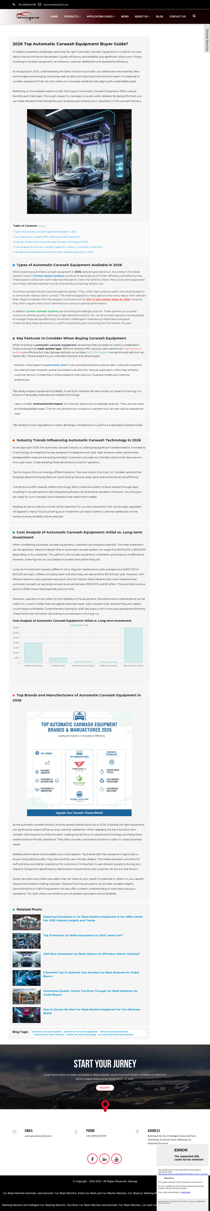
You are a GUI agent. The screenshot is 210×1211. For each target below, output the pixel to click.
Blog (159, 16)
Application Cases (100, 16)
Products (71, 16)
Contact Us (177, 16)
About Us (141, 16)
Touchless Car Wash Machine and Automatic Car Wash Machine (104, 1205)
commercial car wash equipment (80, 1032)
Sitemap (132, 1181)
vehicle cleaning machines (113, 1032)
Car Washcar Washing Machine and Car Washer (155, 1193)
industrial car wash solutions (49, 1034)
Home (54, 16)
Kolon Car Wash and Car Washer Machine (102, 1193)
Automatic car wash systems (46, 1032)
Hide (42, 226)
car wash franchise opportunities (115, 1034)
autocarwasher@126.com (38, 1135)
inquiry (105, 1087)
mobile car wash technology (81, 1034)
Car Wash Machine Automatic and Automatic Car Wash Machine (39, 1193)
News (125, 16)
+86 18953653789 (96, 1135)
